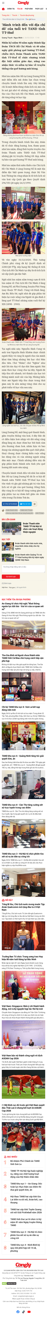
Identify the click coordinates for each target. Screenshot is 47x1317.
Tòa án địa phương (27, 15)
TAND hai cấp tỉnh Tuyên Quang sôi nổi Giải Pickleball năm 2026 (26, 1211)
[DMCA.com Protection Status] (23, 1283)
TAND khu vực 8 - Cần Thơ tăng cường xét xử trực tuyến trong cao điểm (22, 806)
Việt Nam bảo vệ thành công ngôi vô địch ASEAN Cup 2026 (22, 1057)
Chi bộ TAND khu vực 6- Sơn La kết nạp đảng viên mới (21, 708)
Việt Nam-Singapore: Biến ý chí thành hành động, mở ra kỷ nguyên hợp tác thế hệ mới (23, 1007)
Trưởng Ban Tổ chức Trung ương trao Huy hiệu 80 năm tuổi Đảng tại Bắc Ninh (22, 958)
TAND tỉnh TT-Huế (26, 510)
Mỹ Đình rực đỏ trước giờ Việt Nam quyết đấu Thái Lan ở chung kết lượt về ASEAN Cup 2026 (23, 1108)
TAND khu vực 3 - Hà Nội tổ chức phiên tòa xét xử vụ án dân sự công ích (23, 855)
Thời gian (12, 587)
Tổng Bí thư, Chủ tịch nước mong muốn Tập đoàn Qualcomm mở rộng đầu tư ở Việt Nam (23, 907)
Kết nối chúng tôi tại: (23, 1307)
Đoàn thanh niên (11, 510)
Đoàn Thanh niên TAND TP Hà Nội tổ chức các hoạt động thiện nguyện (33, 527)
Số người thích (21, 587)
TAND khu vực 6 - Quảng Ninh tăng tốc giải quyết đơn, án (23, 757)
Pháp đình (29, 9)
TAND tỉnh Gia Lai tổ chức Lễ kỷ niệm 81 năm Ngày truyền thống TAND (26, 1222)
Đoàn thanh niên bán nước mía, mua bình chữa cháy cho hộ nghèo (29, 546)
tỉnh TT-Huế (39, 513)
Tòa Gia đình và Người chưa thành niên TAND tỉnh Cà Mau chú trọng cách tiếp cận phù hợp (23, 658)
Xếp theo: (5, 587)
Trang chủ (5, 15)
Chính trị (11, 9)
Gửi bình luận (11, 577)
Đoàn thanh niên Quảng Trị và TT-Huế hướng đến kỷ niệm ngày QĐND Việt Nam (29, 557)
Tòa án (19, 9)
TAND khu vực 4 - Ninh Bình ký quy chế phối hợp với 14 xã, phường (25, 1248)
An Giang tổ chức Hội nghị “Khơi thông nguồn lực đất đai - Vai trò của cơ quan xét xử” (23, 606)
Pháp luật (39, 9)
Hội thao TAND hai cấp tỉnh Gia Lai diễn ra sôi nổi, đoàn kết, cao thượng (26, 1199)
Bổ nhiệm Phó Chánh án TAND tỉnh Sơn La (25, 1162)
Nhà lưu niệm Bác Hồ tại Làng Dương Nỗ (19, 513)
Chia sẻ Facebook (11, 504)
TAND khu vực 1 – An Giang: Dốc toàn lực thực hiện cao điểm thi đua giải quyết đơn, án (26, 1186)
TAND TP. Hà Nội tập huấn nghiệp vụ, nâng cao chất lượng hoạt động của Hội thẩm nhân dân (26, 1174)
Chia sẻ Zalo (26, 504)
